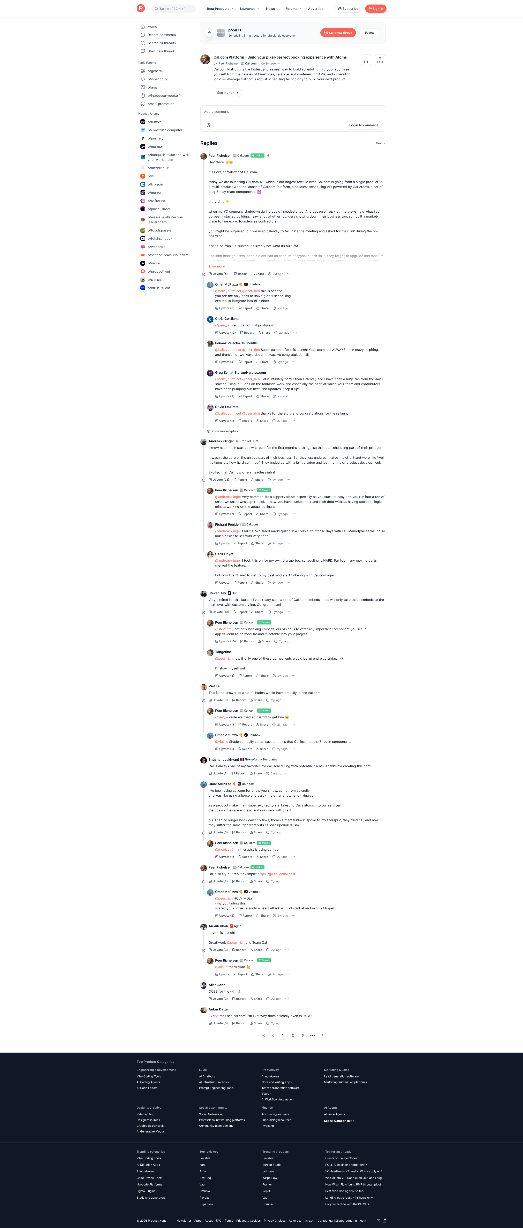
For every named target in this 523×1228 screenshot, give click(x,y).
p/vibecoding (158, 79)
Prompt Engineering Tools (216, 1088)
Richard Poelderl (228, 524)
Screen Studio (271, 1164)
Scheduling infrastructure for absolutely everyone (261, 35)
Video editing (145, 1114)
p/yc (151, 176)
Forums (291, 9)
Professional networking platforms (222, 1120)
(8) (226, 308)
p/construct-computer (165, 130)
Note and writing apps (277, 1082)
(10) (227, 641)
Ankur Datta (218, 1009)
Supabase (206, 1204)
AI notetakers (270, 1076)
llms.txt (309, 1220)
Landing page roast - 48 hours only (349, 1197)
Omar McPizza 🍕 (229, 284)
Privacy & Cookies (248, 1220)
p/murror (155, 192)
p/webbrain (156, 247)
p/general (155, 71)
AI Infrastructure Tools (214, 1082)
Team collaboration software (281, 1088)
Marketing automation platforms (345, 1082)
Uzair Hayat (224, 554)
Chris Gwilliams (227, 319)
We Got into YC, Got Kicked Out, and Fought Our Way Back (354, 1178)
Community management (216, 1125)
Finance (267, 1107)
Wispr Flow (269, 1178)
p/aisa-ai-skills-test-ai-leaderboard (165, 219)
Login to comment (363, 125)
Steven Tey (217, 593)
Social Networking (211, 1114)
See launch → (227, 93)
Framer (267, 1184)
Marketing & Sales (336, 1069)
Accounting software (275, 1114)
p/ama (153, 87)
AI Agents (331, 1107)
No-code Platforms (149, 1184)
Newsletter (184, 1220)
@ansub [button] (221, 967)
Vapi (202, 1184)
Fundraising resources (276, 1120)
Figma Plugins (146, 1191)
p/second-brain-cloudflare (168, 255)
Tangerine (223, 652)
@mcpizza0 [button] (224, 849)
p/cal (232, 30)
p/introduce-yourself (164, 95)
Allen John (217, 985)
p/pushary (155, 138)
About (209, 1220)
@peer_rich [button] (251, 291)
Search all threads (162, 43)
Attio (203, 1171)
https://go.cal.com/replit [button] (276, 874)
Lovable (205, 1158)
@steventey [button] (224, 629)
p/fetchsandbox (160, 238)
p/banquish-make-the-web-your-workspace (169, 157)
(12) (227, 332)
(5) (220, 700)
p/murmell (155, 146)
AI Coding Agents (148, 1082)
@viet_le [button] (221, 717)
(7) (226, 514)
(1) (226, 420)
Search (266, 1093)
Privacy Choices (274, 1220)
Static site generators (151, 1197)
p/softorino (156, 201)
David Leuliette (227, 407)
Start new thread (161, 51)
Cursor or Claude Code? (341, 1158)
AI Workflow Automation (277, 1099)
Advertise (315, 9)
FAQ (219, 1220)
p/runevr (154, 122)
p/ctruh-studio (159, 288)
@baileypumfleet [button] (228, 291)
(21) (221, 479)
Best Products (218, 9)
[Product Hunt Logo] (141, 8)
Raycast (205, 1197)
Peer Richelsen (229, 63)
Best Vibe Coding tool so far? (344, 1191)
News (270, 9)
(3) (226, 675)
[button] (205, 59)
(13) (221, 612)
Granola (205, 1191)
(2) (226, 396)
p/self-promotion (161, 104)
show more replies (225, 431)
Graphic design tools (150, 1125)
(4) (226, 362)
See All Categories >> (339, 1120)
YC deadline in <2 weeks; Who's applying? (353, 1171)
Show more (217, 266)
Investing (268, 1125)
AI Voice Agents (334, 1114)
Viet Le (214, 686)
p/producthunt (159, 271)
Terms (229, 1220)
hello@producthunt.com (350, 1220)
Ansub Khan (218, 926)
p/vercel (154, 263)
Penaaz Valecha (227, 343)
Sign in (378, 9)
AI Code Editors (147, 1088)
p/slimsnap (156, 280)
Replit (266, 1191)
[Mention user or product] (208, 125)
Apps (197, 1220)
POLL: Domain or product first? (346, 1164)
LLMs (203, 1069)
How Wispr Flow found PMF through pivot (353, 1184)
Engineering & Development (156, 1069)
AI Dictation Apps (148, 1164)
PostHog (205, 1178)
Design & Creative (149, 1107)
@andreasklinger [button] (228, 497)
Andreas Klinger (221, 441)
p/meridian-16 (158, 168)
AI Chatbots (207, 1076)
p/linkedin (155, 184)
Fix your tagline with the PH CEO (347, 1204)
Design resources (148, 1120)
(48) (221, 273)
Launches (247, 9)
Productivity (270, 1069)
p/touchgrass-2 (160, 230)
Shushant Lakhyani (224, 759)
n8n (202, 1164)
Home (152, 26)
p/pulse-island (159, 209)
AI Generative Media (150, 1131)
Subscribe (350, 9)
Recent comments (162, 35)
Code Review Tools (149, 1178)
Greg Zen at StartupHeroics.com (240, 372)
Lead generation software (341, 1076)
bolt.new (268, 1171)
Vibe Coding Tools (149, 1076)
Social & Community (213, 1107)
